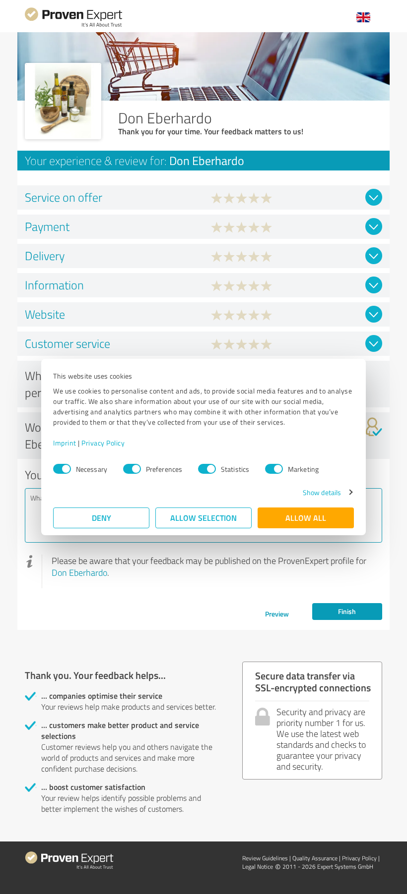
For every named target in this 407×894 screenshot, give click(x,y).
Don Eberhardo (79, 572)
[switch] (132, 469)
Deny (101, 517)
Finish (347, 611)
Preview (277, 613)
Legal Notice (257, 866)
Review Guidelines (265, 858)
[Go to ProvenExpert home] (73, 25)
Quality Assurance (315, 858)
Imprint (64, 442)
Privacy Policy (103, 442)
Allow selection (203, 517)
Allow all (305, 517)
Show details (322, 492)
